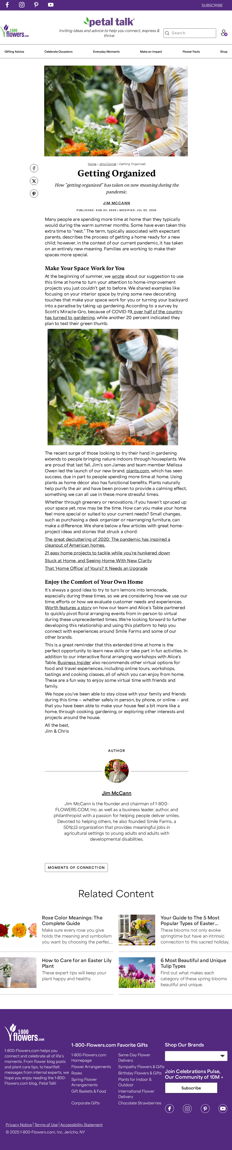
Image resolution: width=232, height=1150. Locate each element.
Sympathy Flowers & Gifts (141, 1066)
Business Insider (74, 662)
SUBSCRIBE (212, 5)
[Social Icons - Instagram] (21, 5)
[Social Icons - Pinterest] (36, 5)
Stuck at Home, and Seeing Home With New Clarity (98, 560)
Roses (76, 1072)
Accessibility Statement (81, 1124)
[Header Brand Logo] (14, 35)
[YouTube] (222, 1111)
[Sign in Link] (224, 34)
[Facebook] (169, 1111)
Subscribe (191, 1087)
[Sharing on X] (34, 181)
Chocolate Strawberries (139, 1102)
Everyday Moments (106, 51)
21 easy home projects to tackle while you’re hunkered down (107, 552)
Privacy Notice (19, 1124)
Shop (223, 51)
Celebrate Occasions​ (58, 51)
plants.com (137, 470)
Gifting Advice (14, 51)
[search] (167, 33)
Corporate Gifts (85, 1102)
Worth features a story (68, 607)
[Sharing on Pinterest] (34, 194)
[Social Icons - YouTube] (50, 5)
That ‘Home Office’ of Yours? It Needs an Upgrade (96, 568)
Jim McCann (116, 203)
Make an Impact (151, 51)
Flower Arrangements (91, 1066)
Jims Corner (107, 164)
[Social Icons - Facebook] (7, 5)
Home (92, 164)
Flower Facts (191, 51)
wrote (118, 276)
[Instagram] (187, 1111)
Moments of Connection (76, 867)
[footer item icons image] (25, 1039)
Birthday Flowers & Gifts (140, 1072)
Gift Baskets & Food (88, 1090)
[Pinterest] (205, 1111)
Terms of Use (46, 1124)
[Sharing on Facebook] (34, 168)
